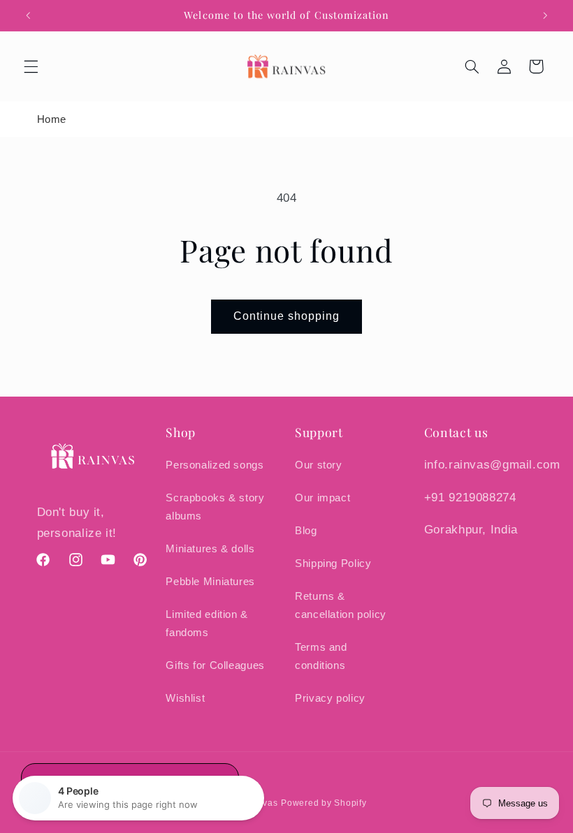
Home (52, 119)
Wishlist (185, 698)
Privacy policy (330, 698)
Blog (306, 530)
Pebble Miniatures (210, 581)
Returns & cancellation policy (340, 605)
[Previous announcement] (28, 15)
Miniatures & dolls (210, 548)
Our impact (322, 497)
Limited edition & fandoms (207, 623)
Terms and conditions (321, 656)
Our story (318, 465)
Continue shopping (286, 316)
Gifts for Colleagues (215, 665)
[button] (31, 66)
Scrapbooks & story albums (215, 507)
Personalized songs (214, 465)
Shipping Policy (333, 563)
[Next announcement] (545, 15)
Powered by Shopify (323, 803)
